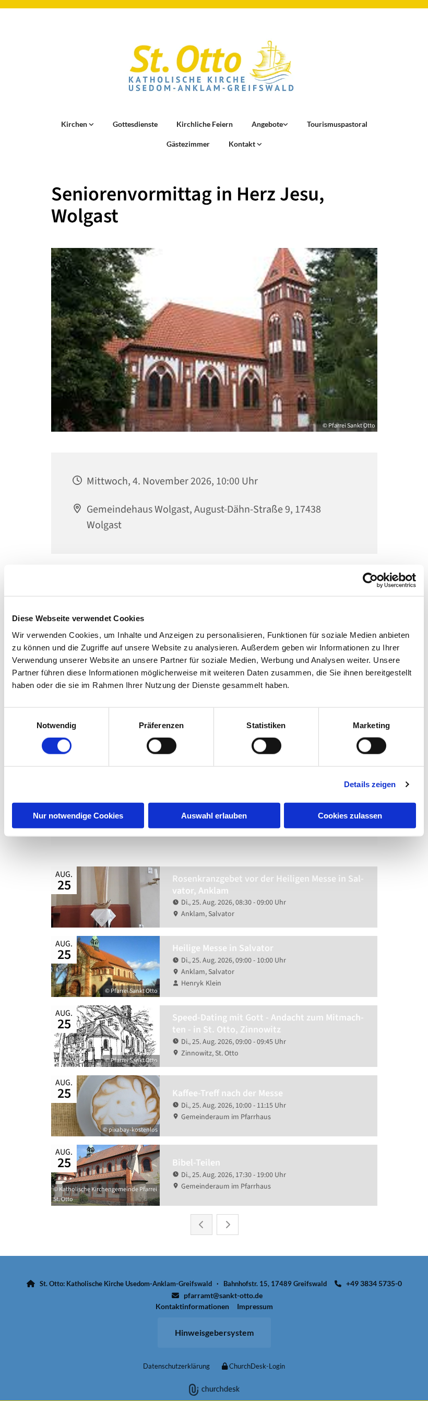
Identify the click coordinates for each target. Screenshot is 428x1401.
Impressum (255, 1306)
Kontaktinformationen (192, 1306)
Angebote (267, 124)
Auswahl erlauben (214, 815)
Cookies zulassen (350, 815)
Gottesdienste (135, 124)
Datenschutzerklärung (176, 1366)
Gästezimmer (188, 143)
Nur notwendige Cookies (78, 815)
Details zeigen (370, 784)
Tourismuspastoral (337, 124)
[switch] (161, 746)
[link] (77, 124)
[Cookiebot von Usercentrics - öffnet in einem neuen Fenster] (370, 580)
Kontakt (243, 143)
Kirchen (75, 124)
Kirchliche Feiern (204, 124)
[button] (214, 1332)
